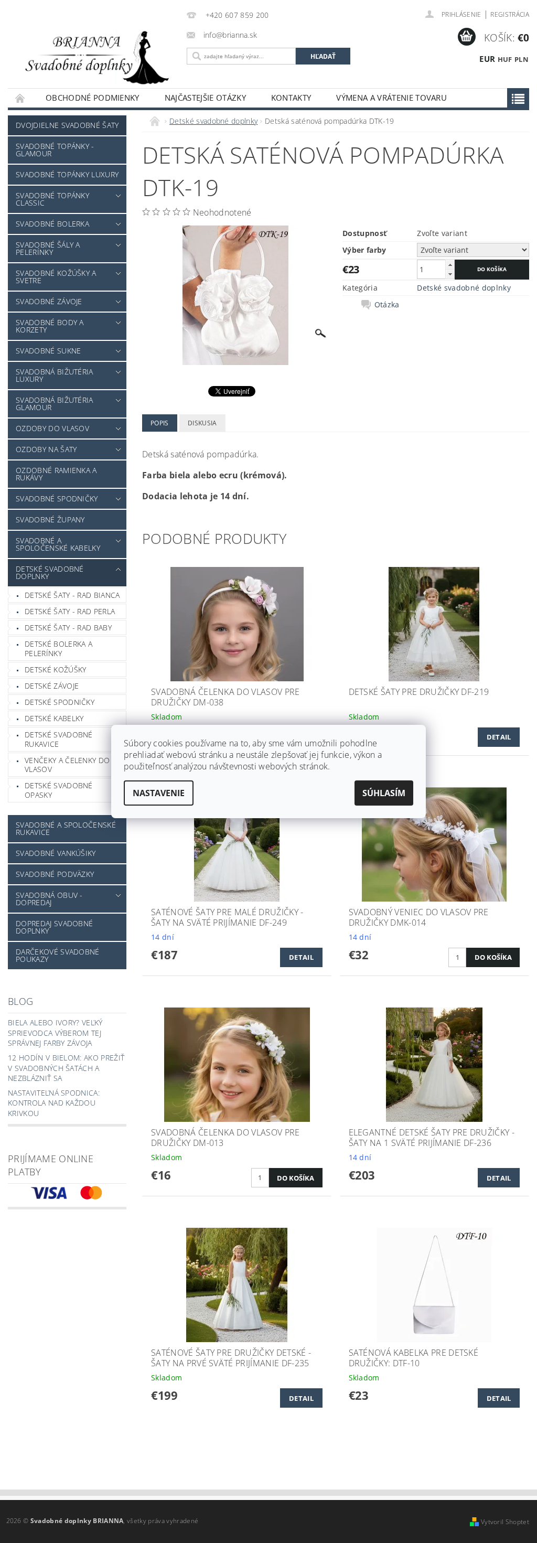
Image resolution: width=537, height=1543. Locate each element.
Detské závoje (52, 686)
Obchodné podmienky (92, 97)
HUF (505, 59)
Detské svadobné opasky (59, 790)
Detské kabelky (54, 718)
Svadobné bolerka (52, 224)
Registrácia (509, 14)
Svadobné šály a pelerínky (48, 248)
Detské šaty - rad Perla (70, 611)
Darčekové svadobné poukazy (58, 955)
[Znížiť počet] (450, 274)
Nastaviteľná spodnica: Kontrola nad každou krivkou (54, 1103)
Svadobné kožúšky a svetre (56, 276)
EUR (487, 58)
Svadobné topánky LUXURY (67, 174)
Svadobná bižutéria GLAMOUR (54, 403)
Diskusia (202, 423)
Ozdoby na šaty (46, 449)
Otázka (387, 304)
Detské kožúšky (55, 669)
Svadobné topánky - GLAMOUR (55, 149)
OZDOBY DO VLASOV (52, 428)
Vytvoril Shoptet (505, 1521)
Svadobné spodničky (57, 498)
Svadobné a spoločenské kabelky (58, 544)
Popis (160, 423)
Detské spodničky (59, 702)
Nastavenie (159, 793)
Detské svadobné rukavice (59, 739)
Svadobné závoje (49, 301)
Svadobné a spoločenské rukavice (66, 828)
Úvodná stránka (20, 98)
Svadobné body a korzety (50, 326)
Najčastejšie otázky (205, 97)
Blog (20, 1001)
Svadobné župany (50, 519)
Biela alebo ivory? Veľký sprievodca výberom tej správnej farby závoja (55, 1032)
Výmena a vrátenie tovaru (391, 97)
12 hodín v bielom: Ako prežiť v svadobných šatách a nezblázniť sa (66, 1068)
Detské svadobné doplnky (50, 572)
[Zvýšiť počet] (450, 265)
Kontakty (291, 97)
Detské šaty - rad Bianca (72, 595)
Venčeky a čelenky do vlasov (67, 765)
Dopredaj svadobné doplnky (54, 927)
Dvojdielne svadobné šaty (67, 125)
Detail (499, 737)
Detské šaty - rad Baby (68, 628)
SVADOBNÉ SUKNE (48, 351)
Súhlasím (383, 793)
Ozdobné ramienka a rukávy (56, 474)
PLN (521, 59)
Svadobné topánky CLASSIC (52, 199)
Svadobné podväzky (55, 874)
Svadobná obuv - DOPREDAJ (49, 898)
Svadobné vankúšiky (56, 853)
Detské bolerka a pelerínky (58, 648)
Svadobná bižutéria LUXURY (54, 375)
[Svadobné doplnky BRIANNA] (94, 56)
